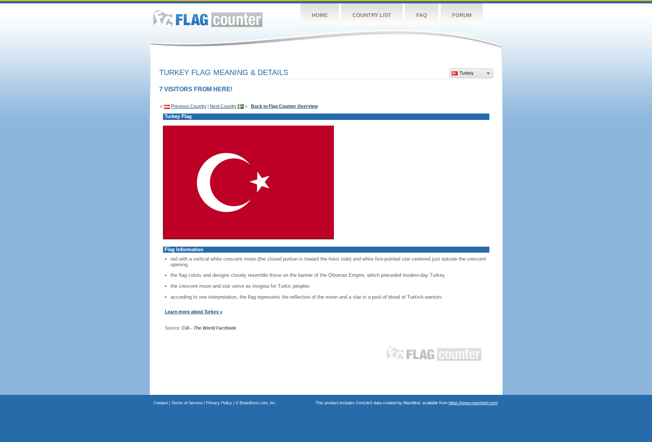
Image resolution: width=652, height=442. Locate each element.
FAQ (421, 15)
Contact (161, 403)
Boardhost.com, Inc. (258, 403)
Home (320, 15)
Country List (371, 15)
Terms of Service (187, 403)
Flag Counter (208, 18)
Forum (462, 15)
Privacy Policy (219, 403)
